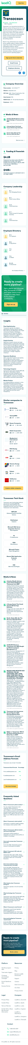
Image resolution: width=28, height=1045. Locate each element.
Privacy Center (19, 990)
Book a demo (14, 952)
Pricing (17, 968)
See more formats (11, 786)
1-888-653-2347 (14, 1028)
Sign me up (11, 304)
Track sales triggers (7, 972)
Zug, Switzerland (13, 22)
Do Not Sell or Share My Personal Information (7, 1010)
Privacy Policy (5, 999)
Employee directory (14, 68)
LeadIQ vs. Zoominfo (20, 999)
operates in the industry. (13, 886)
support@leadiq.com (15, 1031)
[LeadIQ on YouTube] (25, 1042)
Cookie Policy (5, 1002)
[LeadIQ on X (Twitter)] (23, 1042)
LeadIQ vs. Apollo (19, 1002)
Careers (17, 981)
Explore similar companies (13, 488)
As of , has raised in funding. (13, 921)
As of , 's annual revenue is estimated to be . (13, 844)
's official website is (14, 833)
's (13, 855)
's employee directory (12, 876)
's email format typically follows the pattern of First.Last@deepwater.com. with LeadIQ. (13, 910)
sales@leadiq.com (14, 1035)
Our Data (17, 987)
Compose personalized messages (5, 977)
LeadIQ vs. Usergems (20, 1016)
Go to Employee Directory (17, 270)
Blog (16, 971)
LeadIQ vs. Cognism (20, 1009)
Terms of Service (6, 1006)
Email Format (14, 63)
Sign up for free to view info (14, 58)
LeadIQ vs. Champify (20, 1019)
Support (17, 978)
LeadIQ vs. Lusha (19, 1006)
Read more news (19, 140)
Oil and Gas (20, 886)
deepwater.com (7, 834)
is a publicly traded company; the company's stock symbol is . (14, 823)
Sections (6, 313)
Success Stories (6, 986)
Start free (21, 3)
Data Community (19, 984)
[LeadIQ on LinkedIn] (24, 1042)
